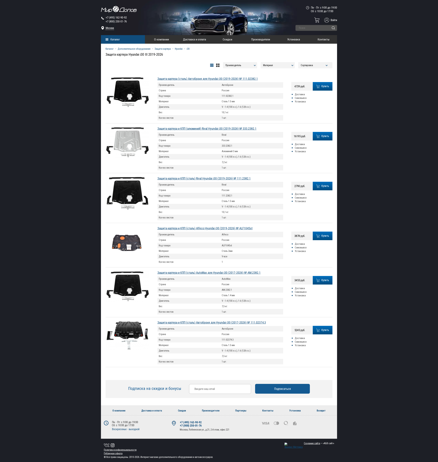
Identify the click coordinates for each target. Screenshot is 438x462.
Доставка (300, 94)
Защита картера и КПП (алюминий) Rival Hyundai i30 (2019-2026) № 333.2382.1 (206, 128)
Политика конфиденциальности (120, 449)
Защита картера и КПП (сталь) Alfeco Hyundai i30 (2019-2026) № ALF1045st (205, 228)
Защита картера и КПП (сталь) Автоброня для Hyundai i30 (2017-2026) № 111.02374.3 (211, 322)
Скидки (227, 39)
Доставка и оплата (194, 39)
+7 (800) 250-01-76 (116, 21)
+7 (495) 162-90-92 (116, 17)
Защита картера (163, 48)
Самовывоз (301, 98)
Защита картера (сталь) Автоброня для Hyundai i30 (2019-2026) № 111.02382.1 (207, 79)
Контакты (324, 39)
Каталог (115, 39)
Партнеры (240, 410)
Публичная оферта (113, 453)
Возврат (321, 410)
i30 (188, 48)
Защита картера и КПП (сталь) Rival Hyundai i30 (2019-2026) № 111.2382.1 (204, 178)
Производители (260, 39)
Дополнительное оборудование (134, 48)
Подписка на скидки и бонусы (155, 388)
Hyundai (179, 48)
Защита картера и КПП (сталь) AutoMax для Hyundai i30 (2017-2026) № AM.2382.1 (209, 272)
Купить (325, 86)
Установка (293, 39)
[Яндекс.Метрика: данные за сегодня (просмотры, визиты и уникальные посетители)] (294, 446)
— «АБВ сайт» (319, 443)
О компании (161, 39)
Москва (110, 28)
